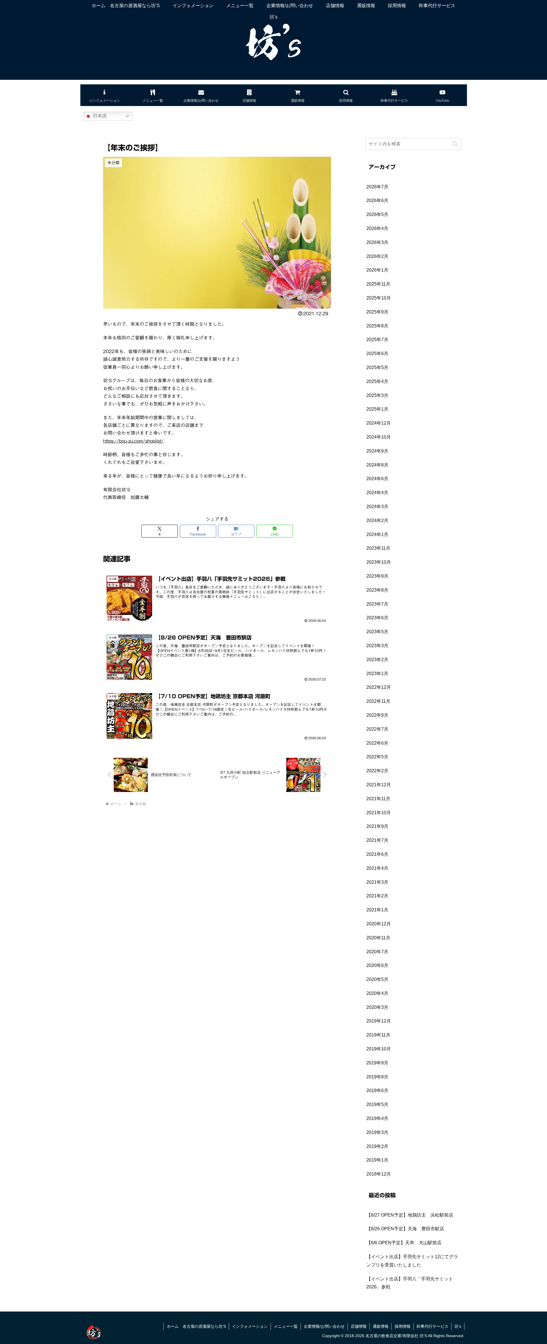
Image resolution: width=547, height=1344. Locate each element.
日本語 (99, 115)
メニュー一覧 (286, 1326)
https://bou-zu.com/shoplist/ (133, 441)
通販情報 (381, 1326)
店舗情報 (359, 1326)
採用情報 (403, 1326)
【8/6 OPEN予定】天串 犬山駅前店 (404, 1242)
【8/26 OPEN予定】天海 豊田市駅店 (405, 1228)
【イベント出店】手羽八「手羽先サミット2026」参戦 (409, 1283)
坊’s (457, 1326)
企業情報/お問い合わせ (324, 1326)
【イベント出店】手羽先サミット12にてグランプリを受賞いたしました (412, 1260)
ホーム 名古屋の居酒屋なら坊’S (196, 1326)
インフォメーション (250, 1326)
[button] (455, 143)
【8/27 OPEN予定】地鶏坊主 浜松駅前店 (409, 1215)
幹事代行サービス (432, 1326)
